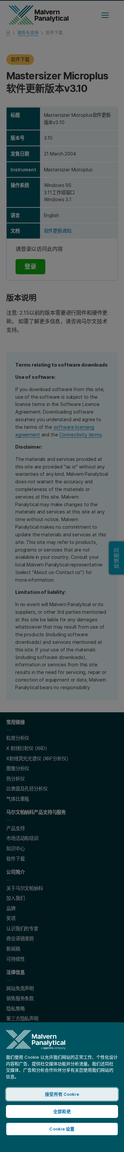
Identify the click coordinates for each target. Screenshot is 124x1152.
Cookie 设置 (61, 1128)
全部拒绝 (62, 1111)
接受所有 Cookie (62, 1094)
